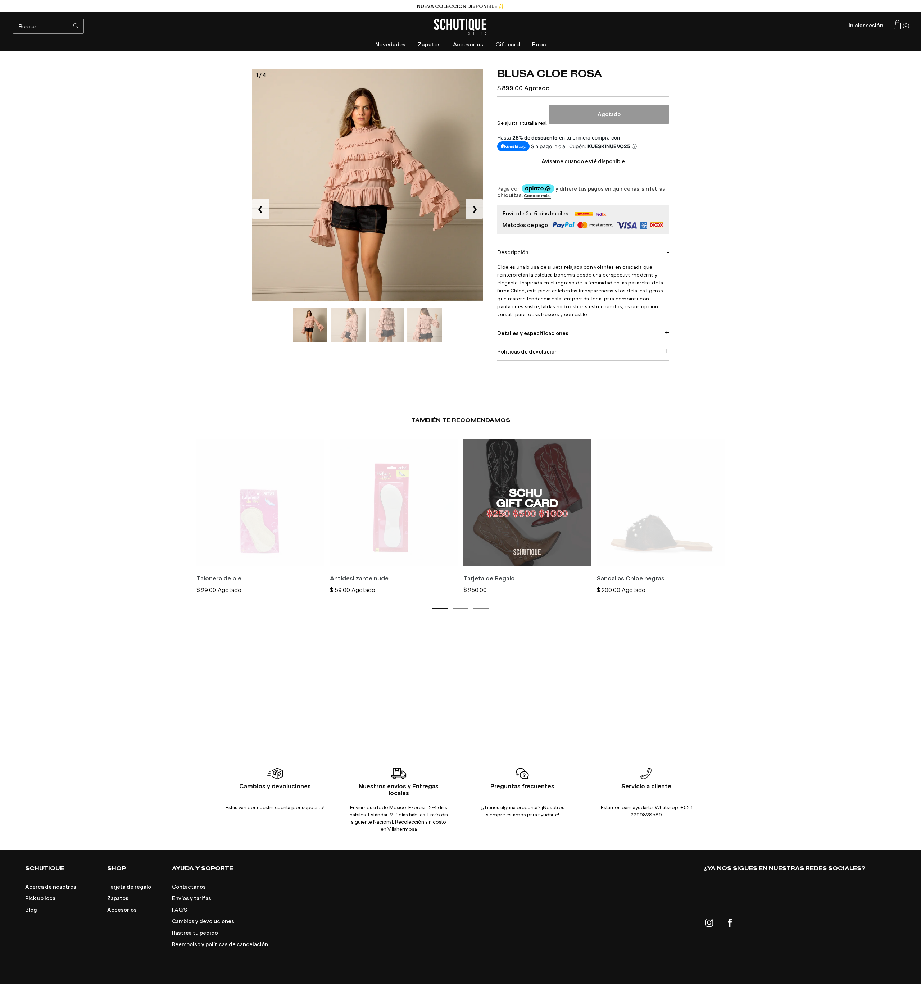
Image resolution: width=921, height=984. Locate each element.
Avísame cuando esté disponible (583, 161)
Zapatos (117, 898)
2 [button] (460, 608)
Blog (31, 910)
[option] (460, 6)
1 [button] (440, 608)
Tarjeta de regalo (129, 887)
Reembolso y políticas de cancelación (220, 944)
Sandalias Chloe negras (630, 578)
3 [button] (481, 608)
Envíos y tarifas (191, 898)
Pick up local (41, 898)
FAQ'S (179, 910)
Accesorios (122, 910)
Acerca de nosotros (50, 887)
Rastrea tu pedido (195, 933)
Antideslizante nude (359, 578)
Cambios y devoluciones (203, 921)
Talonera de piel (219, 578)
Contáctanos (189, 887)
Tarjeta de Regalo (489, 578)
